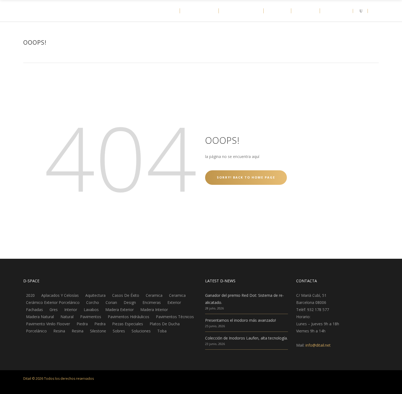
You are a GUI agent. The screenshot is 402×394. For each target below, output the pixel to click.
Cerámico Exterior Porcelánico (53, 302)
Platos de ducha (165, 323)
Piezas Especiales (127, 323)
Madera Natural (40, 316)
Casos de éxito (125, 295)
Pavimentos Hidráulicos (128, 316)
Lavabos (91, 309)
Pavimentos (90, 316)
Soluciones (141, 331)
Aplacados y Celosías (60, 295)
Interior (70, 309)
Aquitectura (95, 295)
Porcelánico (36, 331)
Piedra (82, 323)
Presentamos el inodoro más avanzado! (240, 320)
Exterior (174, 302)
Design (130, 302)
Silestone (98, 331)
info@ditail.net (318, 345)
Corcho (92, 302)
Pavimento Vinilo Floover (48, 323)
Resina (59, 331)
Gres (53, 309)
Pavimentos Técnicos (175, 316)
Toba (162, 331)
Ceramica (154, 295)
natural (67, 316)
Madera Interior (154, 309)
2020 (30, 295)
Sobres (119, 331)
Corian (111, 302)
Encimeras (151, 302)
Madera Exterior (119, 309)
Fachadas (34, 309)
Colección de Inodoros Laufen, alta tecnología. (246, 338)
